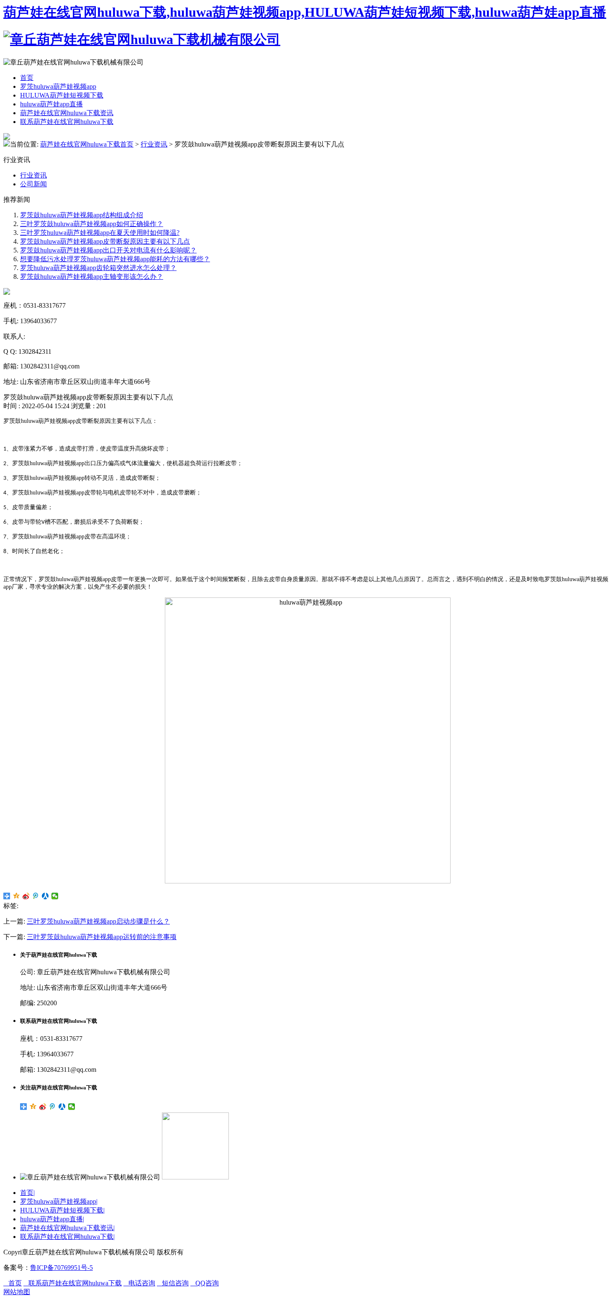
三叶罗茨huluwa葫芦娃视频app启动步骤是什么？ (98, 921)
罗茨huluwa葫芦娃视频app (58, 86)
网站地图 (16, 1291)
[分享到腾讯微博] (35, 896)
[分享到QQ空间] (16, 896)
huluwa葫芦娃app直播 (51, 104)
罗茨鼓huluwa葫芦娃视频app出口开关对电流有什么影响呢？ (108, 250)
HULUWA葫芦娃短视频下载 (61, 95)
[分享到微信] (55, 896)
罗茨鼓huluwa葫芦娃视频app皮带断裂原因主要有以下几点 (105, 241)
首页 (26, 77)
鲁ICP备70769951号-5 (61, 1267)
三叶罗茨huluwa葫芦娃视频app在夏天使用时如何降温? (99, 232)
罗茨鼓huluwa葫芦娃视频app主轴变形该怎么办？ (91, 276)
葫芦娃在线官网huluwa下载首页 (86, 144)
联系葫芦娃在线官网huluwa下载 (66, 121)
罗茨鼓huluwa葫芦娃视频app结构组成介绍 (81, 215)
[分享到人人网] (45, 896)
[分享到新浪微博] (26, 896)
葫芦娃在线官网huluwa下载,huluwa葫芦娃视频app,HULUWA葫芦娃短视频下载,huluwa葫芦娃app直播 (304, 12)
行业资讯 (154, 144)
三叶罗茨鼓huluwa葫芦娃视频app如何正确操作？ (91, 223)
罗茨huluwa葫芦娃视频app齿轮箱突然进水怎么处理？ (98, 267)
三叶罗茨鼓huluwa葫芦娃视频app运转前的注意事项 (102, 936)
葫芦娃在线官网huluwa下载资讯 (66, 112)
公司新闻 (33, 184)
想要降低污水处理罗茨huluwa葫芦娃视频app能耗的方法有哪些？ (115, 259)
